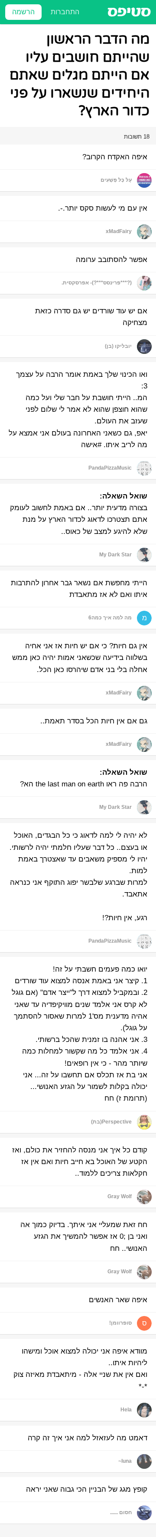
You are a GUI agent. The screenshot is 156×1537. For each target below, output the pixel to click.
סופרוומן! (120, 1323)
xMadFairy (119, 231)
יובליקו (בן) (118, 346)
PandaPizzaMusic (110, 468)
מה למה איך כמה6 (110, 618)
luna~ (125, 1461)
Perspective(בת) (111, 1122)
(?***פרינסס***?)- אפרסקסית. (97, 283)
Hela (126, 1410)
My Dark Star (115, 555)
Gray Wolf (119, 1196)
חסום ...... (121, 1512)
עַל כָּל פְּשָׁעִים (116, 180)
